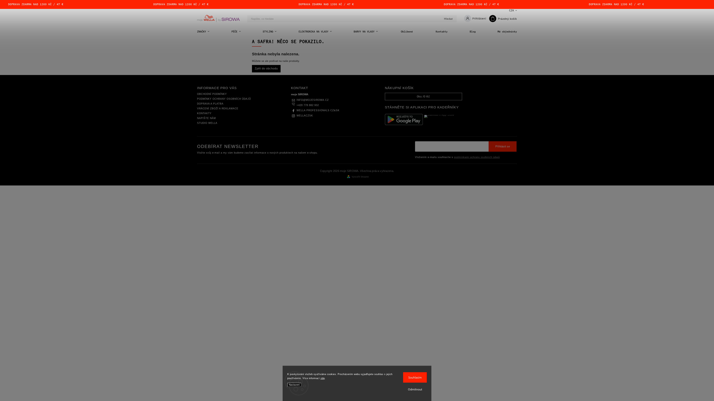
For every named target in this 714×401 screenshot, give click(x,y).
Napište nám (206, 118)
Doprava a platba (210, 103)
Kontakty (204, 113)
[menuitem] (203, 31)
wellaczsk (305, 115)
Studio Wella (207, 123)
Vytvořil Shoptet (360, 177)
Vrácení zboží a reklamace (217, 108)
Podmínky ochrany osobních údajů (224, 99)
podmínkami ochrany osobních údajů (477, 157)
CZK (511, 10)
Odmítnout (415, 389)
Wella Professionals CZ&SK (318, 110)
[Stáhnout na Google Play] (404, 119)
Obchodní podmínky (212, 94)
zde (323, 378)
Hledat (448, 18)
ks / (423, 96)
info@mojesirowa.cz (313, 100)
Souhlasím (415, 377)
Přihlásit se (502, 146)
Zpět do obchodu (266, 68)
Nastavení (294, 384)
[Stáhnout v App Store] (443, 119)
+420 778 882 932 (308, 105)
